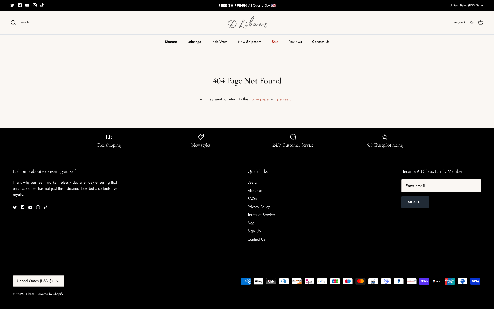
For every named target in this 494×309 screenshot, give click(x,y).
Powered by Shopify (50, 293)
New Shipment (249, 41)
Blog (251, 223)
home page (259, 99)
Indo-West (219, 41)
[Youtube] (27, 5)
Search (253, 182)
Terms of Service (261, 215)
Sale (275, 41)
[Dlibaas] (247, 22)
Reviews (295, 41)
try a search (284, 99)
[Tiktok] (42, 5)
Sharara (171, 41)
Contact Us (320, 41)
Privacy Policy (259, 207)
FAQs (252, 198)
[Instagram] (35, 5)
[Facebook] (20, 5)
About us (255, 190)
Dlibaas (29, 293)
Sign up (415, 202)
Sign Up (254, 231)
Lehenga (194, 41)
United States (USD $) (464, 5)
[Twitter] (12, 5)
